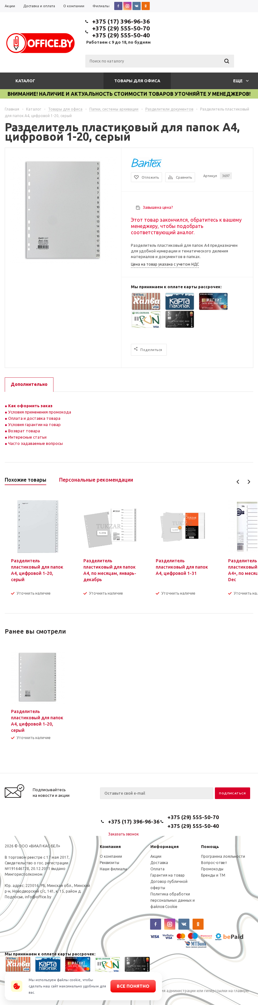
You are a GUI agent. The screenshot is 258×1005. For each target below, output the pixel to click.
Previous (238, 481)
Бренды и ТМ (213, 875)
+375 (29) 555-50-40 (121, 35)
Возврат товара (23, 431)
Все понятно (133, 986)
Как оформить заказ (30, 405)
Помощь (210, 846)
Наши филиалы (113, 869)
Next (248, 481)
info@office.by (38, 897)
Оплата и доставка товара (33, 418)
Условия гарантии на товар (34, 424)
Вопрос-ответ (214, 863)
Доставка (159, 863)
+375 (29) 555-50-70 (121, 28)
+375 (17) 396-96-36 (121, 21)
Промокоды (212, 869)
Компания (110, 846)
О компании (111, 856)
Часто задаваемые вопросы (35, 443)
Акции (155, 856)
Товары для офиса (137, 80)
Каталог (25, 80)
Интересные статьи (27, 437)
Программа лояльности (223, 856)
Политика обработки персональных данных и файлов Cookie (172, 900)
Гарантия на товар (167, 875)
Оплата (157, 869)
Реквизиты (109, 863)
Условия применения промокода (39, 412)
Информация (164, 846)
